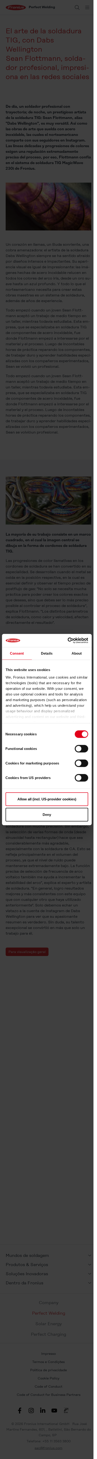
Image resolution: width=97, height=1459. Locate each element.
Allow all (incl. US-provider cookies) (46, 799)
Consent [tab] (17, 653)
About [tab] (77, 653)
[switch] (81, 749)
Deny (47, 814)
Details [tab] (47, 653)
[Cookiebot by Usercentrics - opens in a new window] (67, 640)
